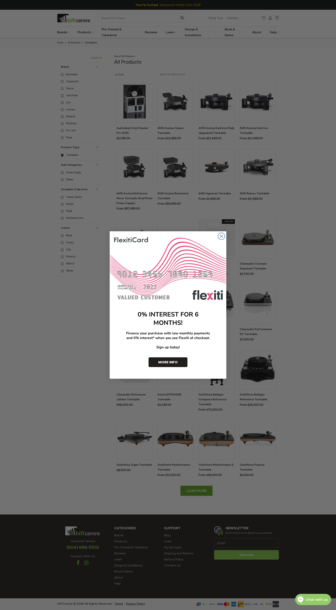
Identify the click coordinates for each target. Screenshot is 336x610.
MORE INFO (168, 362)
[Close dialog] (221, 236)
